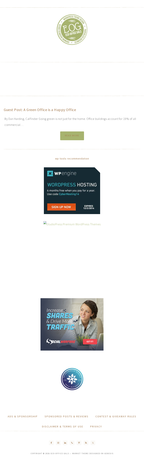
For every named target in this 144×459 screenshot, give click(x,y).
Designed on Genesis (101, 453)
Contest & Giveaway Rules (115, 416)
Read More (72, 135)
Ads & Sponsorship (23, 416)
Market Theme (80, 453)
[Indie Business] (72, 390)
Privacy (96, 426)
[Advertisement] (74, 78)
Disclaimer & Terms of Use (62, 426)
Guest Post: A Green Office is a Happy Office (40, 109)
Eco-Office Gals (72, 29)
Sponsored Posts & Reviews (66, 416)
